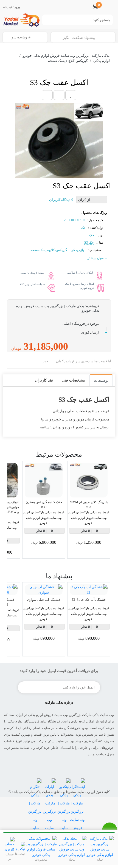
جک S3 (89, 242)
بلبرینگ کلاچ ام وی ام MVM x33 (89, 504)
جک (83, 228)
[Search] (44, 20)
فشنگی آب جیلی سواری (43, 600)
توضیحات (101, 381)
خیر (45, 361)
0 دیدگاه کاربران (61, 200)
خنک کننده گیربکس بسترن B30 (44, 504)
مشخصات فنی (73, 380)
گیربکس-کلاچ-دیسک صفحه (48, 250)
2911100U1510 (74, 220)
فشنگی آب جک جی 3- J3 (89, 600)
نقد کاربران (44, 380)
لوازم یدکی (78, 250)
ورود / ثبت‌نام (12, 7)
